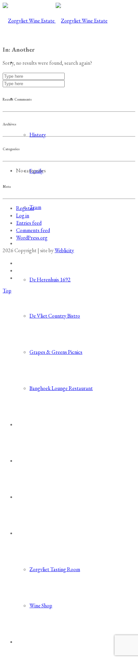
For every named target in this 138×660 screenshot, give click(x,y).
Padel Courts (31, 460)
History (37, 134)
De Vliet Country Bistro (54, 315)
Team (35, 207)
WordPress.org (32, 237)
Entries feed (29, 222)
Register (25, 208)
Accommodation (35, 496)
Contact (25, 641)
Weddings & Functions (42, 424)
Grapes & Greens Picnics (55, 351)
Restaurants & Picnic (40, 243)
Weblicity (64, 250)
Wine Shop (40, 605)
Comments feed (33, 230)
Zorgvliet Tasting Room (54, 569)
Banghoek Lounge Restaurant (61, 388)
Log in (22, 215)
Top (7, 290)
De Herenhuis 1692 (50, 279)
